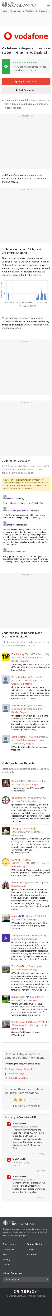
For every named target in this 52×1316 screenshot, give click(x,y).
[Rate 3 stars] (26, 1099)
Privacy (6, 1259)
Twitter (30, 1249)
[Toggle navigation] (48, 4)
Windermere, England (22, 743)
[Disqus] (26, 528)
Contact (7, 1264)
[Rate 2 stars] (20, 1099)
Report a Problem (27, 81)
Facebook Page (16, 1073)
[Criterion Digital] (26, 1291)
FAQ (5, 1254)
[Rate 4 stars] (31, 1099)
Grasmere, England (21, 683)
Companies (16, 11)
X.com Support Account (20, 1069)
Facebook (32, 1254)
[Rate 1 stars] (15, 1099)
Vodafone (30, 11)
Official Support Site (18, 1078)
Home (4, 11)
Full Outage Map (27, 90)
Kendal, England (19, 661)
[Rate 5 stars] (36, 1099)
